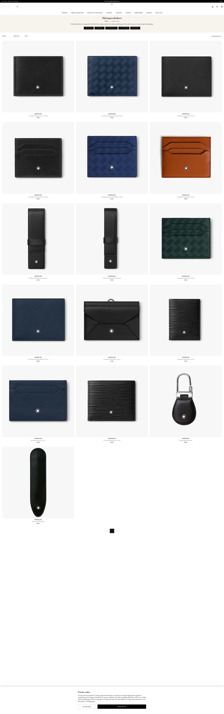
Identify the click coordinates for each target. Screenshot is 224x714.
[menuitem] (64, 13)
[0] (222, 6)
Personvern (91, 701)
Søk (17, 6)
